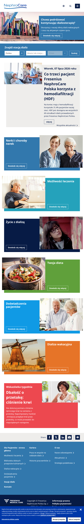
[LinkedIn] (62, 437)
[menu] (77, 6)
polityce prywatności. (48, 515)
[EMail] (69, 437)
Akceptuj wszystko (59, 519)
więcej (49, 122)
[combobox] (27, 53)
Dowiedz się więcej (51, 35)
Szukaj (74, 53)
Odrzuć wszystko (74, 519)
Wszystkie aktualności (66, 125)
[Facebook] (49, 437)
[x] (56, 437)
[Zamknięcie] (80, 509)
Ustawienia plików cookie (10, 519)
